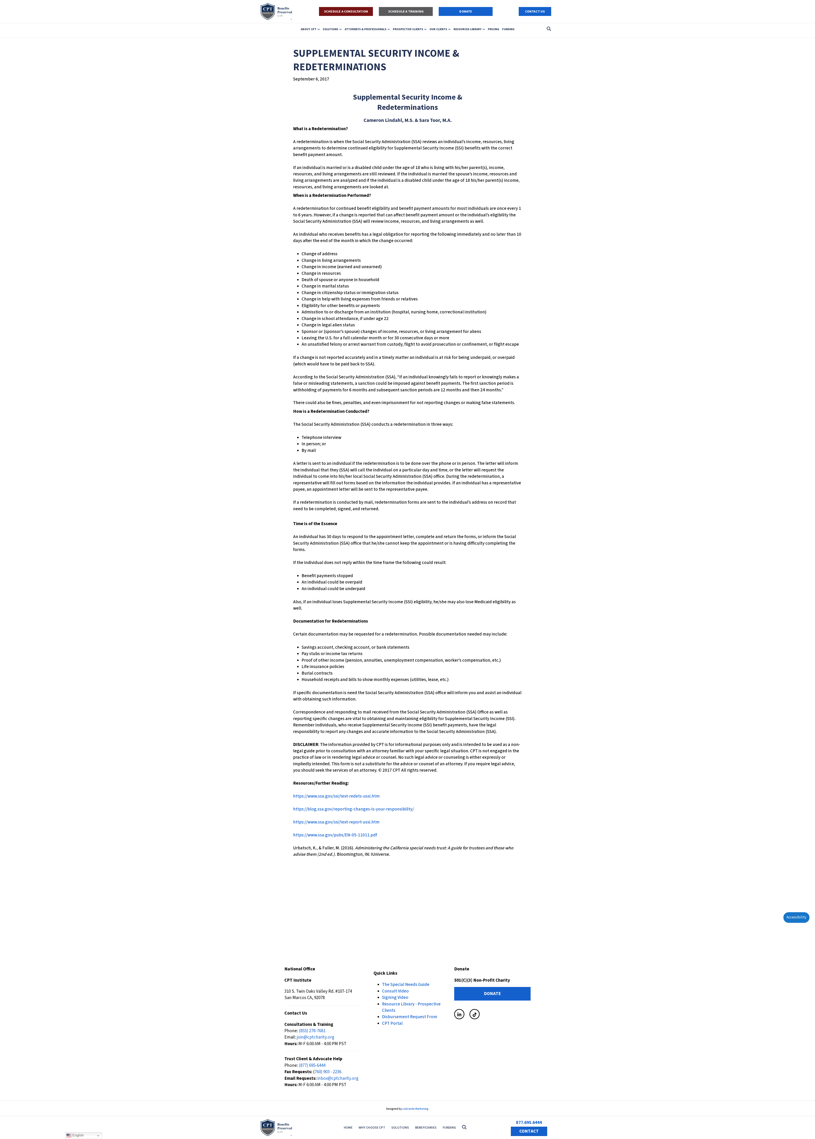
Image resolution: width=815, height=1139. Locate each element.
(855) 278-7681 (312, 1031)
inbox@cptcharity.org (337, 1078)
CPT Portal (392, 1023)
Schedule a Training (406, 11)
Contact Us (535, 11)
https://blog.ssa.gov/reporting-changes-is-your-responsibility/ (353, 809)
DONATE (465, 11)
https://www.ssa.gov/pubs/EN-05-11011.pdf (335, 835)
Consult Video (395, 991)
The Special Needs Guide (405, 984)
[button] (465, 1127)
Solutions (330, 29)
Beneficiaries (426, 1127)
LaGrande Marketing (415, 1109)
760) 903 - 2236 (328, 1072)
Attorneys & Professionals (365, 29)
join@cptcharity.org (315, 1037)
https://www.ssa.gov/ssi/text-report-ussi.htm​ (336, 822)
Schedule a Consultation (346, 11)
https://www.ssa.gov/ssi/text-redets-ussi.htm (336, 796)
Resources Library (468, 29)
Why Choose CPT (372, 1127)
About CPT (308, 29)
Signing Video (395, 997)
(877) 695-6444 (312, 1065)
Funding (508, 29)
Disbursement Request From (409, 1017)
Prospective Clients (408, 29)
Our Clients (438, 29)
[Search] (547, 29)
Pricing (493, 29)
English (78, 1135)
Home (348, 1127)
